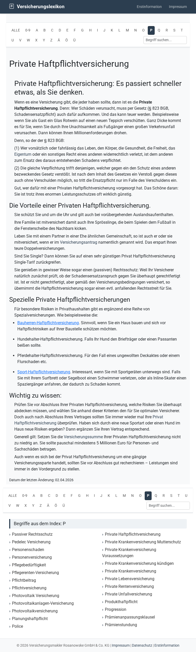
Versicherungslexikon (40, 6)
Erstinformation (149, 7)
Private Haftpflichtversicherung (133, 534)
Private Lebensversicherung (129, 578)
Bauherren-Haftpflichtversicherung (48, 322)
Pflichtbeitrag (24, 580)
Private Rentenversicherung (129, 586)
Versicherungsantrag (78, 242)
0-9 (27, 30)
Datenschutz (142, 645)
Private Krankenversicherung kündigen (139, 563)
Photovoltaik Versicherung (35, 595)
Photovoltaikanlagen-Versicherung (43, 603)
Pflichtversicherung (29, 588)
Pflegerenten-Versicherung (35, 572)
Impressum (178, 7)
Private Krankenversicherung (130, 571)
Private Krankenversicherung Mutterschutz (143, 541)
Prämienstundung (121, 624)
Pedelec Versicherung (31, 541)
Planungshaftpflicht (30, 618)
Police (17, 626)
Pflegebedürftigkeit (29, 565)
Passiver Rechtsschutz (32, 534)
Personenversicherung (32, 557)
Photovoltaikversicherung (35, 611)
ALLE (15, 30)
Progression (115, 609)
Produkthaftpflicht (121, 601)
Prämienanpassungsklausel (130, 617)
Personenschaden (28, 549)
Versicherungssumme (83, 436)
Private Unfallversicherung (128, 594)
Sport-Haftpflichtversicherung (43, 371)
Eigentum (22, 154)
